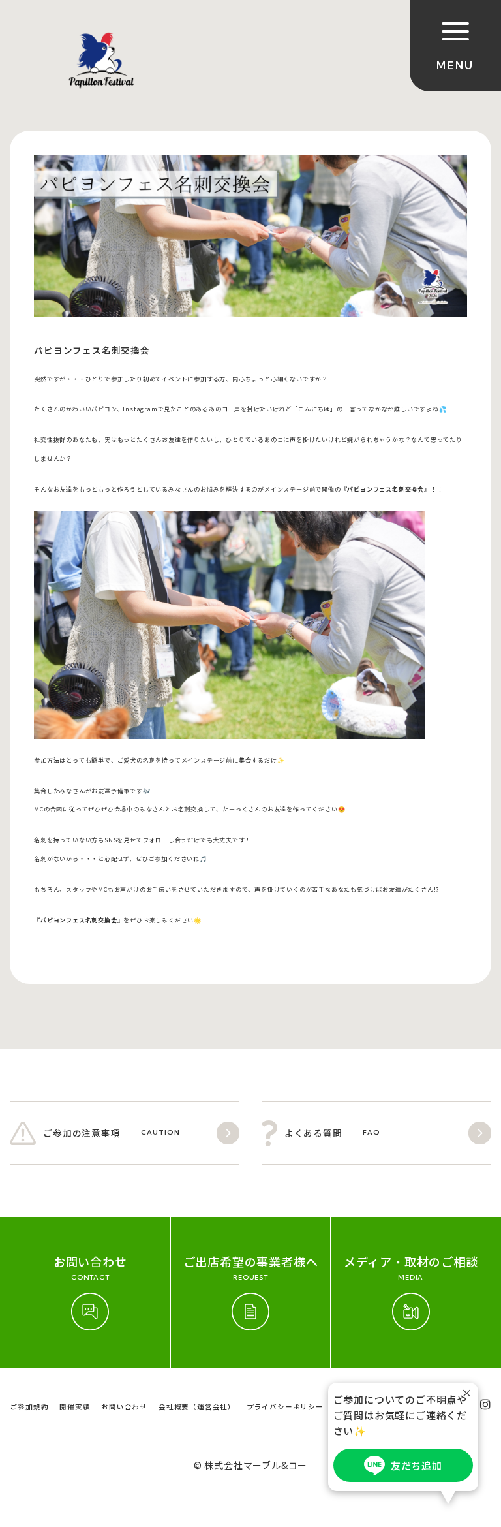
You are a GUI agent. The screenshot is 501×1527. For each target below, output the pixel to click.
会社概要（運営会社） (197, 1406)
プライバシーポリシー (285, 1406)
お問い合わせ (124, 1406)
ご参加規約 (29, 1406)
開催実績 (74, 1406)
